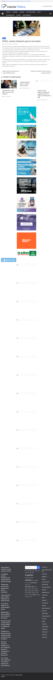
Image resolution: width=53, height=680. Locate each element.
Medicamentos (36, 590)
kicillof (33, 590)
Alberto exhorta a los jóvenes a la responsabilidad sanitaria (11, 72)
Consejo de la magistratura (29, 577)
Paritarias (26, 594)
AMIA (30, 570)
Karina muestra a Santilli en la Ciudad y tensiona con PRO (6, 569)
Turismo (29, 596)
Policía (43, 610)
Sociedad (22, 12)
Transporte (44, 631)
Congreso (29, 575)
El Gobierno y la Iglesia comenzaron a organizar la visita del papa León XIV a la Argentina (6, 635)
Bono (38, 570)
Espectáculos (44, 592)
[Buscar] (38, 567)
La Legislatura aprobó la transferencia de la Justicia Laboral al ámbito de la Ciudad (6, 578)
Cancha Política (14, 44)
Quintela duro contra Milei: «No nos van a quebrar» (8, 92)
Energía (43, 589)
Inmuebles (44, 602)
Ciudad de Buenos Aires (47, 569)
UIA (31, 596)
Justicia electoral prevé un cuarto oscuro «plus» (24, 83)
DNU (26, 582)
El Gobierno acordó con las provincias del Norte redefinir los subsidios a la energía (6, 624)
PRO (43, 621)
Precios (43, 618)
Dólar (43, 579)
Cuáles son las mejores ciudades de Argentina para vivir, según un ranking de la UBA (44, 94)
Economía (15, 12)
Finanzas (44, 595)
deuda (33, 580)
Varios (4, 38)
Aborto (26, 570)
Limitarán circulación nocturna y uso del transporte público (40, 72)
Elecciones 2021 (27, 584)
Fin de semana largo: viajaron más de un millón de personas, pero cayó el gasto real (5, 662)
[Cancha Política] (3, 14)
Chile (28, 572)
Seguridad (37, 594)
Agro (28, 570)
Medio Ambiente (27, 15)
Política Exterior (30, 12)
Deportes (28, 580)
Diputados (36, 580)
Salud (39, 12)
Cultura (18, 15)
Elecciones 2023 (10, 15)
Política (8, 12)
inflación (26, 590)
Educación (34, 582)
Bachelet (36, 570)
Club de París (32, 572)
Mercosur (33, 592)
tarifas (26, 596)
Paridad (37, 592)
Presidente (30, 594)
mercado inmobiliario (28, 592)
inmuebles (29, 590)
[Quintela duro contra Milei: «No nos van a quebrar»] (9, 80)
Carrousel (44, 567)
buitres (26, 572)
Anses (33, 570)
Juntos (43, 605)
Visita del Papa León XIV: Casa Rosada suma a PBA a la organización (5, 588)
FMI (42, 597)
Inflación (44, 600)
